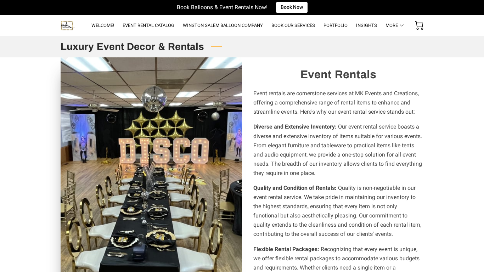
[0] (419, 25)
